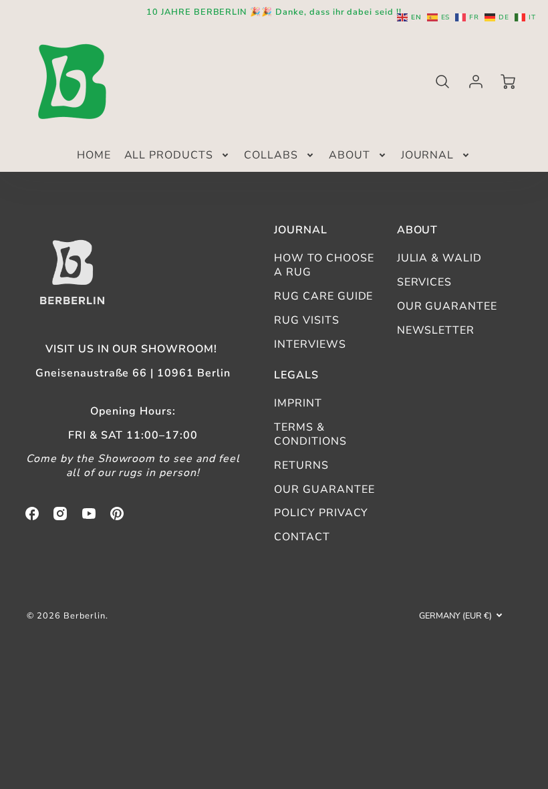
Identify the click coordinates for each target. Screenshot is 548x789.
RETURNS (301, 465)
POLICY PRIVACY (321, 512)
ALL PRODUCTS (169, 155)
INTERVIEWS (310, 344)
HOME (94, 155)
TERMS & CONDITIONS (310, 434)
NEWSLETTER (436, 330)
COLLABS (271, 155)
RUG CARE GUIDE (323, 296)
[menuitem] (94, 155)
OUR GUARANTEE (447, 306)
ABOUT (349, 155)
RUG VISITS (306, 320)
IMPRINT (298, 403)
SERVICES (424, 282)
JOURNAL (427, 155)
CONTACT (302, 537)
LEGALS (296, 375)
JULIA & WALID (439, 258)
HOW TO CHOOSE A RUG (324, 265)
